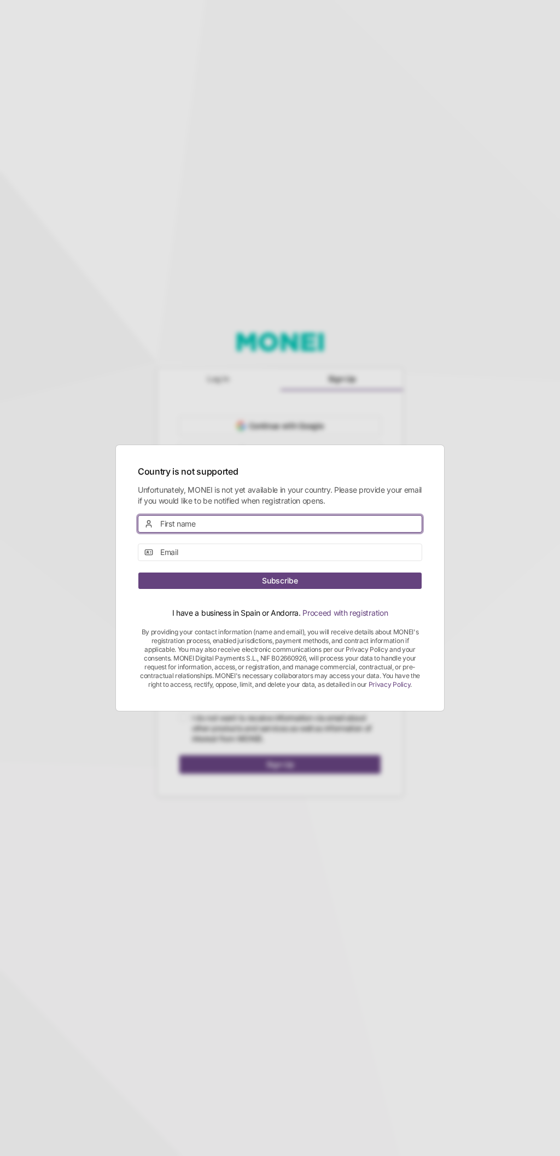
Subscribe (280, 580)
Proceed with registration (345, 612)
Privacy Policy (390, 684)
